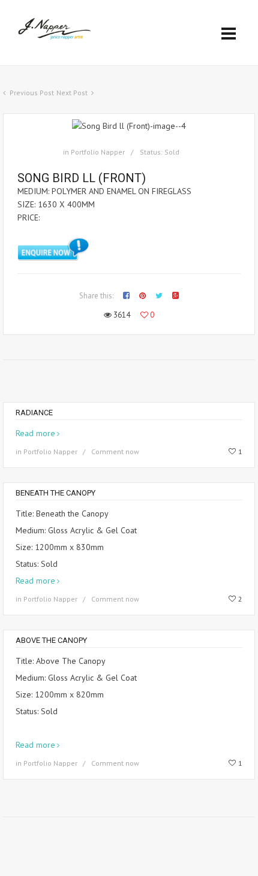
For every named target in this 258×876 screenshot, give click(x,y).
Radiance (34, 412)
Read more (35, 433)
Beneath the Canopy (55, 492)
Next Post (72, 92)
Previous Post (32, 92)
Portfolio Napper (98, 151)
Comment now (115, 451)
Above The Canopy (51, 640)
